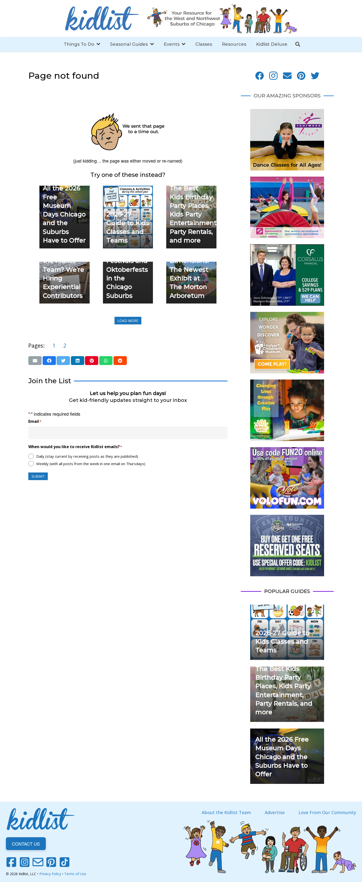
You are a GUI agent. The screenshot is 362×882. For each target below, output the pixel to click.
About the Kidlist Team (226, 812)
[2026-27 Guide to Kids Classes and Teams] (128, 189)
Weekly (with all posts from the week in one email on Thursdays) (90, 463)
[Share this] (49, 360)
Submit (38, 476)
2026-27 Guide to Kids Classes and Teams (282, 641)
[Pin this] (91, 360)
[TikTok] (64, 862)
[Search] (297, 44)
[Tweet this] (63, 360)
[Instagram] (273, 75)
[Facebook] (259, 75)
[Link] (102, 18)
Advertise (275, 812)
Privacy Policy (50, 873)
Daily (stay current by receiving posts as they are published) (87, 456)
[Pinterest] (301, 75)
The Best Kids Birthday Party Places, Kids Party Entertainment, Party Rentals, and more (194, 214)
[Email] (287, 75)
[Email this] (35, 360)
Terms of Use (75, 873)
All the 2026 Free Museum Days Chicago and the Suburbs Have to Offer (64, 214)
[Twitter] (315, 75)
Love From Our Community (327, 812)
